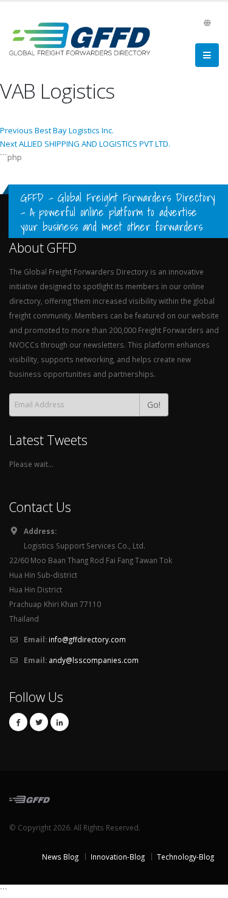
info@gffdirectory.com (87, 639)
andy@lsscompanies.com (94, 660)
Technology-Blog (185, 856)
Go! (154, 404)
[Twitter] (39, 722)
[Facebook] (18, 722)
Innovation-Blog (118, 856)
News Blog (60, 856)
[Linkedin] (59, 722)
